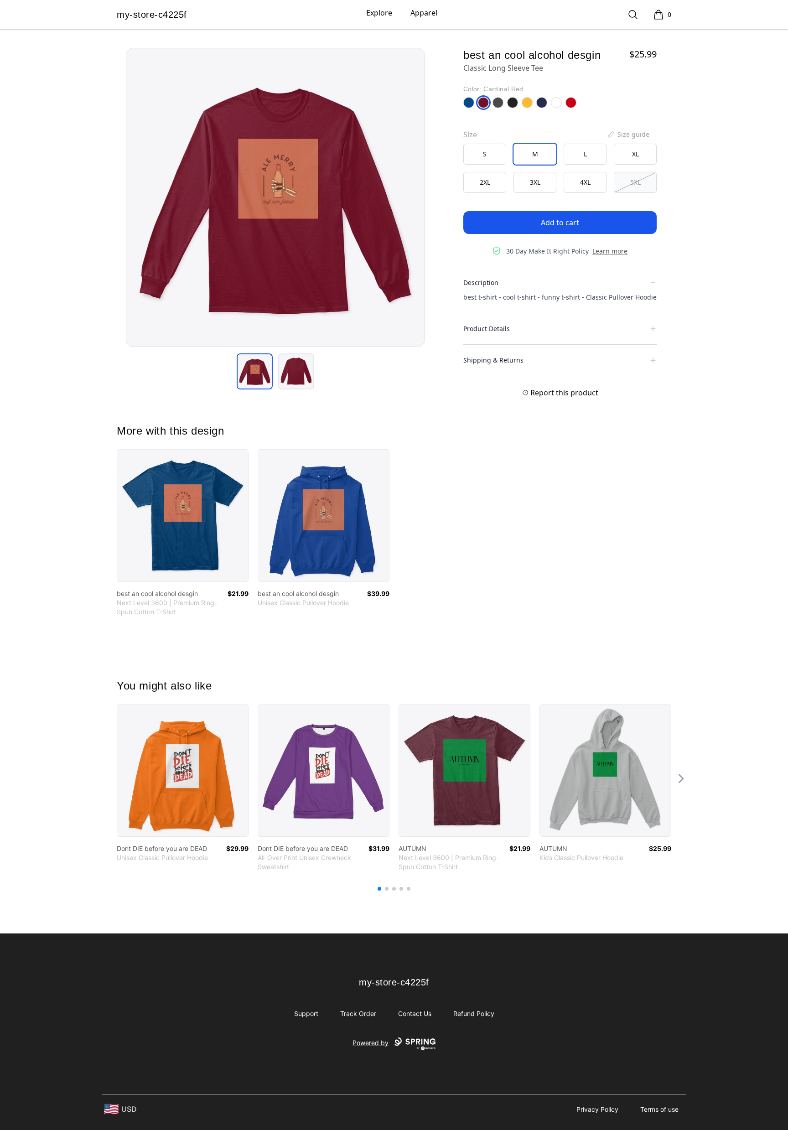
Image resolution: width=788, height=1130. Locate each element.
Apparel (423, 13)
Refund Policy (473, 1013)
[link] (182, 515)
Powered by (371, 1043)
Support (306, 1013)
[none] (628, 134)
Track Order (358, 1013)
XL (635, 154)
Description (480, 282)
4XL (585, 182)
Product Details (486, 328)
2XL (485, 182)
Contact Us (414, 1013)
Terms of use (659, 1109)
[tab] (255, 371)
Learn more (609, 251)
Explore (379, 13)
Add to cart (560, 223)
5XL (635, 182)
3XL (535, 182)
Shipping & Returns (493, 360)
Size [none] (470, 135)
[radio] (484, 154)
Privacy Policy (597, 1109)
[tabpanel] (275, 197)
